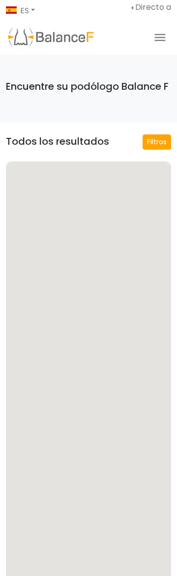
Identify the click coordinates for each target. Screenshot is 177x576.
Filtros (157, 142)
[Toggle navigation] (160, 37)
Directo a (153, 7)
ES (24, 10)
